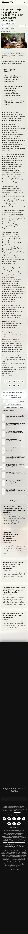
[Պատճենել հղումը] (23, 26)
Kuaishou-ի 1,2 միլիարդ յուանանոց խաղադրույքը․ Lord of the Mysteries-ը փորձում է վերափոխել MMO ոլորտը (15, 456)
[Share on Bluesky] (14, 381)
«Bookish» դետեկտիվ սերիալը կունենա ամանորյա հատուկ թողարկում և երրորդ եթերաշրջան (12, 565)
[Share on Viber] (18, 385)
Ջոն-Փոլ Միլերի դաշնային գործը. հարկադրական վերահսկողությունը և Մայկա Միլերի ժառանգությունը (13, 590)
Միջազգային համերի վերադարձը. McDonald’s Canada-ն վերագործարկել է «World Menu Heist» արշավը (15, 465)
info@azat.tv (17, 812)
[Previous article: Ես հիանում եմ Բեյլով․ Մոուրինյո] (1, 467)
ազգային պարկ (13, 401)
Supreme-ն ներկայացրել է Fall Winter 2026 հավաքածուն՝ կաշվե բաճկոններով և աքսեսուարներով (15, 424)
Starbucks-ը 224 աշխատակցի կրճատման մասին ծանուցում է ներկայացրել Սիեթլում (14, 432)
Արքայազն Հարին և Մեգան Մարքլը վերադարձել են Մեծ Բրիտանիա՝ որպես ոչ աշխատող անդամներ (13, 509)
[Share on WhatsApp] (18, 381)
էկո (8, 404)
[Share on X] (22, 381)
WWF (5, 401)
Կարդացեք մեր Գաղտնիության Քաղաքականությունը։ (15, 841)
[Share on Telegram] (5, 381)
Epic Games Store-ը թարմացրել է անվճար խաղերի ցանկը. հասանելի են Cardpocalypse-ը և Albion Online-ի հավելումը (16, 473)
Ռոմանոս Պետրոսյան (11, 407)
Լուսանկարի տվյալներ (7, 48)
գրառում (22, 401)
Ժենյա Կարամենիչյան (16, 392)
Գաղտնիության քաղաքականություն (16, 847)
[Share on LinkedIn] (14, 385)
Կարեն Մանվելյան (16, 404)
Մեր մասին (10, 845)
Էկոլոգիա (13, 31)
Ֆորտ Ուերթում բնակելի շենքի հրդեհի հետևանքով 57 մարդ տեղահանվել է (12, 615)
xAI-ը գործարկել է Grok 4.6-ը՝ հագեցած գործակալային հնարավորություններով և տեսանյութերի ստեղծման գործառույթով (13, 481)
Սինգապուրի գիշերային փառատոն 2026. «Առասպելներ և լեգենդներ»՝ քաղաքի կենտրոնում (15, 489)
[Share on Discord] (9, 381)
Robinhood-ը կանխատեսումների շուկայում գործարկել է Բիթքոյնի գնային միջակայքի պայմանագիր (15, 415)
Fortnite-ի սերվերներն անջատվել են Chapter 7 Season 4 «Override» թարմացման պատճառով (15, 448)
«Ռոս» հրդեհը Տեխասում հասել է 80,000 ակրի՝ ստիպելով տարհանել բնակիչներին (12, 78)
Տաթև (21, 407)
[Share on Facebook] (9, 385)
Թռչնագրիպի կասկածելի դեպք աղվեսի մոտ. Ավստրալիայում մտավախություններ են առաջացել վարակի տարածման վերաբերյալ (13, 91)
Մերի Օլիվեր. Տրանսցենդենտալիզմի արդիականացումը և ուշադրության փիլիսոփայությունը (10, 536)
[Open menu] (24, 2)
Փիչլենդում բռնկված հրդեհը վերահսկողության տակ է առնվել (14, 102)
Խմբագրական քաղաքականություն (12, 845)
